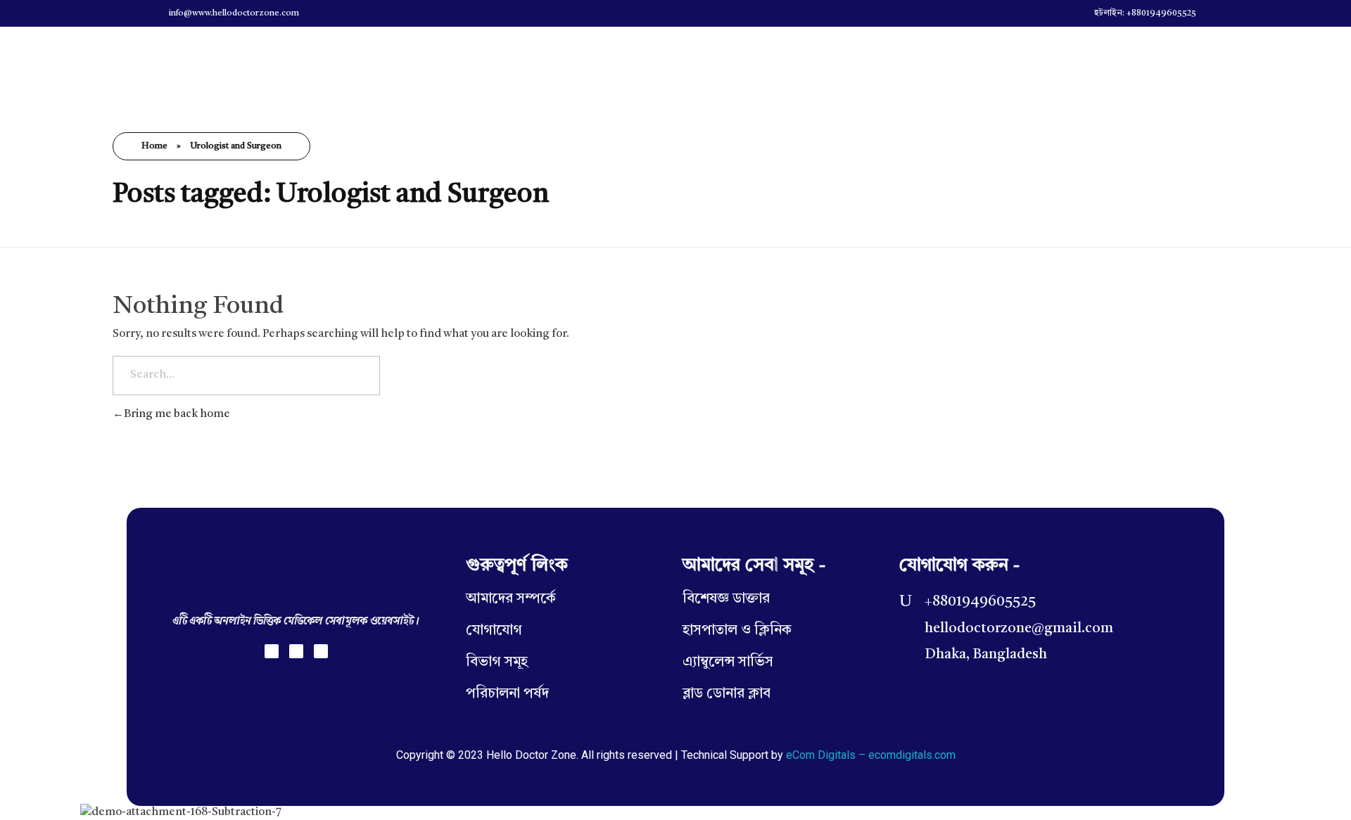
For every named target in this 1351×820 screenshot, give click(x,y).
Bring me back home (177, 414)
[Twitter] (296, 651)
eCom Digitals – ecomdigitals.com (871, 755)
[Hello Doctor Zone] (171, 62)
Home (154, 146)
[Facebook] (272, 651)
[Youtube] (321, 651)
